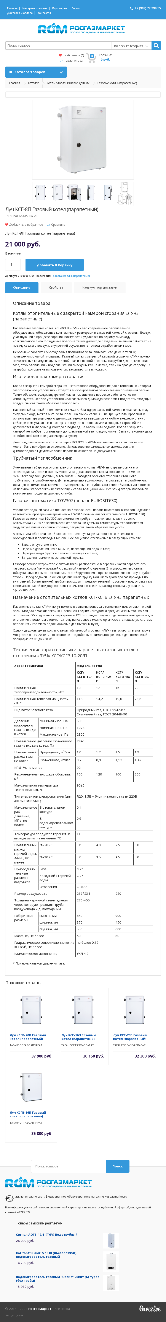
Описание (21, 287)
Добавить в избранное (25, 224)
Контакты (44, 13)
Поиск (117, 1166)
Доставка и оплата (20, 13)
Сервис (76, 8)
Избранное (74, 55)
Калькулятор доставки (99, 287)
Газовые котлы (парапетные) (71, 276)
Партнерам (59, 8)
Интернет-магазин (34, 8)
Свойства (56, 287)
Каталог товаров (30, 72)
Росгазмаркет (39, 1308)
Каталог (33, 83)
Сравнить (74, 60)
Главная (12, 8)
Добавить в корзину (54, 265)
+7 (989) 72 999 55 (147, 8)
